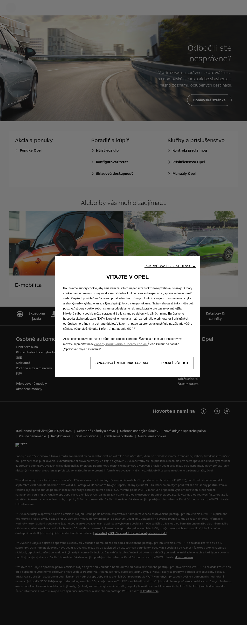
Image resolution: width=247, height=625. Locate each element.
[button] (170, 266)
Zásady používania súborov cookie (121, 344)
